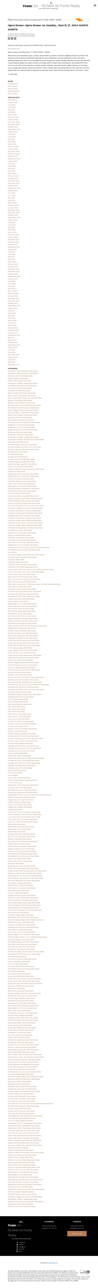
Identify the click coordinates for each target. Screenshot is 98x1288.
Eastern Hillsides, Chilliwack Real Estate (22, 618)
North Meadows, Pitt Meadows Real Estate (23, 908)
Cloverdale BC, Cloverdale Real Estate (22, 540)
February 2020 (13, 293)
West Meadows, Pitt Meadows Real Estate (23, 1172)
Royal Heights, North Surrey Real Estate (22, 1008)
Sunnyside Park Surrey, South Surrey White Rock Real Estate (30, 1103)
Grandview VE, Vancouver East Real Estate (23, 687)
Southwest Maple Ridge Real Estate (21, 1074)
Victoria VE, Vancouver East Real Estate (22, 1155)
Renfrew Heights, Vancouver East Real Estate (24, 993)
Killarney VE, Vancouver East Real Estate (22, 792)
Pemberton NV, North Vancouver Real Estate (24, 954)
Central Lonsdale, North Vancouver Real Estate (25, 498)
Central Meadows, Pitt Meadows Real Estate (24, 501)
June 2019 (11, 313)
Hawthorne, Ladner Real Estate (19, 756)
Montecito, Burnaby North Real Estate (22, 866)
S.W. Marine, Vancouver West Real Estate (23, 1013)
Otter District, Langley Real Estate (20, 930)
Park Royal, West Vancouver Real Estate (22, 944)
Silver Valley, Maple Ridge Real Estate (21, 1052)
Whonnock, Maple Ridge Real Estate (21, 1192)
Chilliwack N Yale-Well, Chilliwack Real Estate (24, 518)
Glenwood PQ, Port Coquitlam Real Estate (23, 680)
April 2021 (11, 259)
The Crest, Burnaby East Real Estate (21, 1113)
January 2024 (13, 178)
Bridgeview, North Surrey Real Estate (21, 427)
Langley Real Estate (15, 809)
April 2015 (11, 362)
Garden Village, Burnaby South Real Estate (23, 662)
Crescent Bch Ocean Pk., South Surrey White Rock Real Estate (30, 569)
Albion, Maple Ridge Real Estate (19, 381)
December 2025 (14, 122)
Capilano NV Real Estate (16, 471)
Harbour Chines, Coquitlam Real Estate (22, 729)
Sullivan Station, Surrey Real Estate (21, 1094)
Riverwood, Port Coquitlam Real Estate (22, 1003)
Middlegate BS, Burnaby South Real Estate (23, 856)
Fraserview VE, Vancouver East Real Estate (23, 658)
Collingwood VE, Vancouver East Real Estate (24, 550)
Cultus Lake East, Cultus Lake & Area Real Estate (26, 572)
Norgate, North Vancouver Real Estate (22, 895)
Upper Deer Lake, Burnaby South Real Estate (24, 1135)
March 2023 (12, 203)
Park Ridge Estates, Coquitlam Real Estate (23, 942)
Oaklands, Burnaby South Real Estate (21, 925)
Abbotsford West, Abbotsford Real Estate (23, 373)
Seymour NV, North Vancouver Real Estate (23, 1045)
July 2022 (11, 222)
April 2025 (11, 142)
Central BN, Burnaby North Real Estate (22, 491)
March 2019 (12, 320)
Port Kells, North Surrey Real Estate (21, 966)
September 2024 (14, 159)
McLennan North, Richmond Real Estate (22, 841)
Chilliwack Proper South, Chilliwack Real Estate (25, 523)
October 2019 (13, 303)
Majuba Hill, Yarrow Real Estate (19, 829)
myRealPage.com (53, 1263)
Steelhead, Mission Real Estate (19, 1084)
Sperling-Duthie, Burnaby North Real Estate (24, 1079)
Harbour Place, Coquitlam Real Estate (22, 734)
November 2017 (13, 330)
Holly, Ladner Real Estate (17, 770)
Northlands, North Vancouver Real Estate (23, 917)
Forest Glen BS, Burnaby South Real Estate (23, 640)
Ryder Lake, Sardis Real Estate (19, 1010)
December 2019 (13, 298)
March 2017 (12, 340)
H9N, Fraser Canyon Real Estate (19, 714)
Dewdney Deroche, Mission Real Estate (22, 589)
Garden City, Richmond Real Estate (20, 660)
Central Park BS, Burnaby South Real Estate (24, 503)
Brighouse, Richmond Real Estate (20, 432)
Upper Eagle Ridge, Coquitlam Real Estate (23, 1138)
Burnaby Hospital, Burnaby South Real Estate (24, 447)
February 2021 (13, 264)
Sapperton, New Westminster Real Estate (23, 1018)
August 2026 (12, 102)
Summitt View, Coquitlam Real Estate (21, 1099)
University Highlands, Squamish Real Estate (24, 1130)
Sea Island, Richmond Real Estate (20, 1035)
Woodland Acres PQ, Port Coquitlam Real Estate (25, 1202)
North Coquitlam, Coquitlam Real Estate (23, 900)
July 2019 (11, 311)
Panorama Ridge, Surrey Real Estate (21, 939)
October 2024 (13, 156)
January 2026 (13, 119)
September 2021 (14, 247)
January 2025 (13, 149)
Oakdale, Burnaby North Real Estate (21, 922)
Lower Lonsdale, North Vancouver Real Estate (24, 814)
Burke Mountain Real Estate (18, 442)
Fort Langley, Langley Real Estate (20, 648)
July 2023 (11, 193)
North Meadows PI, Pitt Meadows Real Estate (24, 905)
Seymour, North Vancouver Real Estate (22, 1047)
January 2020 (13, 296)
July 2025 (11, 134)
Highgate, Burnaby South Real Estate (21, 765)
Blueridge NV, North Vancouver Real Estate (23, 408)
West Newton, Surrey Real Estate (20, 1175)
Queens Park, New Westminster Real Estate (24, 981)
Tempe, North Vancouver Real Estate (21, 1111)
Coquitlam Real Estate (16, 560)
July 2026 (11, 105)
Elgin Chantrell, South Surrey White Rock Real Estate (27, 626)
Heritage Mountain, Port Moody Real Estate (23, 760)
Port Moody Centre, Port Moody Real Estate (23, 969)
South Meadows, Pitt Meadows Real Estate (23, 1064)
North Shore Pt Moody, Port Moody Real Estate (25, 910)
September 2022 (14, 217)
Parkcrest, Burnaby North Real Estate (21, 947)
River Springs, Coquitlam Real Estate (21, 998)
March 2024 (12, 173)
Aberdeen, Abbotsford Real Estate (20, 376)
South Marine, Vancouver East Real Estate (23, 1062)
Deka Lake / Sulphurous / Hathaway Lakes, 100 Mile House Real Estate (34, 584)
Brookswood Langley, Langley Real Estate (23, 437)
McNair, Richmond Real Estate (19, 844)
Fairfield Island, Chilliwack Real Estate (22, 631)
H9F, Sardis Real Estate (16, 711)
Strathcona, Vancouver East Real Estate (22, 1089)
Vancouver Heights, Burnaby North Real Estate (25, 1145)
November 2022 (14, 213)
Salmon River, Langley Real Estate (20, 1015)
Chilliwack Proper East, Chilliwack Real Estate (25, 520)
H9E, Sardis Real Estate (16, 709)
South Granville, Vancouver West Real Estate (24, 1059)
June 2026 (12, 107)
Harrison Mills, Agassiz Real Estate (20, 743)
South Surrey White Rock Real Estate (21, 1069)
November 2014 (13, 365)
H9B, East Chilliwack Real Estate (19, 704)
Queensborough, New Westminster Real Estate (25, 983)
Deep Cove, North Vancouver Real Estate (22, 577)
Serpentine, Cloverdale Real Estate (20, 1042)
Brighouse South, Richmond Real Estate (22, 430)
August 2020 (12, 279)
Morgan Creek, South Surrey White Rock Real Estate (27, 871)
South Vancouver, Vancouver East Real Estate (24, 1072)
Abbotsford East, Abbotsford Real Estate (22, 371)
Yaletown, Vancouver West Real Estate (22, 1206)
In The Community (15, 783)
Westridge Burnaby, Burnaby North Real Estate (25, 1179)
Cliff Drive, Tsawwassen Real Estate (21, 538)
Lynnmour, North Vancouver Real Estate (22, 822)
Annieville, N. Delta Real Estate (19, 391)
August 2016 (12, 347)
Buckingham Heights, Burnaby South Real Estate (26, 439)
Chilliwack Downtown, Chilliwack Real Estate (24, 511)
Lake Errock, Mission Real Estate (20, 805)
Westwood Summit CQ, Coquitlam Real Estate (25, 1184)
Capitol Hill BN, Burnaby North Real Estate (23, 476)
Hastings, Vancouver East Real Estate (21, 751)
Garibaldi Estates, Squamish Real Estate (22, 665)
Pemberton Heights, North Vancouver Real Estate (26, 952)
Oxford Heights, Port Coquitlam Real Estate (24, 934)
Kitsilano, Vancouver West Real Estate (21, 797)
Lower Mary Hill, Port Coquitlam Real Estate (24, 817)
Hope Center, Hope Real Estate (19, 778)
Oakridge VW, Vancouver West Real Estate (23, 927)
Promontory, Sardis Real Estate (19, 974)
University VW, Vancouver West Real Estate (23, 1133)
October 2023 (13, 186)
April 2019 (11, 318)
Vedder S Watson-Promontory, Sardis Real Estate (26, 1152)
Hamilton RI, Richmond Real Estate (20, 721)
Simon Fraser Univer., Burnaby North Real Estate (26, 1057)
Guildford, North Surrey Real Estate (21, 697)
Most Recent (12, 100)
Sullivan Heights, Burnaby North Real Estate (24, 1091)
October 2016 (13, 342)
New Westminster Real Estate (18, 890)
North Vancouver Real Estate (18, 912)
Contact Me (77, 1233)
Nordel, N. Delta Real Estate (18, 893)
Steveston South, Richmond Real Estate (22, 1086)
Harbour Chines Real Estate (18, 726)
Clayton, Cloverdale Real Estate (19, 535)
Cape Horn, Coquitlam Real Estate (20, 466)
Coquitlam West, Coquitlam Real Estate (22, 564)
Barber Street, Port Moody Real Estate (22, 393)
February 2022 (13, 235)
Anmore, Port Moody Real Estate (24, 36)
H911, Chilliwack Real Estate (18, 699)
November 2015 (13, 355)
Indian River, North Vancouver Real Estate (23, 785)
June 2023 (12, 195)
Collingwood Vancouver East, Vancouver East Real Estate (28, 547)
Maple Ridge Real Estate (16, 831)
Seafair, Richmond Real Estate (19, 1037)
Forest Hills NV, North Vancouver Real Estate (24, 645)
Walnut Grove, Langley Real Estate (20, 1157)
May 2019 (11, 315)
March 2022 (12, 232)
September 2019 (14, 306)
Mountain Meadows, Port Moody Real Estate (24, 881)
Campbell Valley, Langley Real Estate (21, 462)
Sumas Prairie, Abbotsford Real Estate (22, 1096)
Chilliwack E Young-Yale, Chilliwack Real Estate (25, 513)
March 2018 (12, 325)
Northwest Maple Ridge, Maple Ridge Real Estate (25, 920)
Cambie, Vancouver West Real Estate (21, 459)
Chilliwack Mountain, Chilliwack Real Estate (24, 515)
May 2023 (11, 198)
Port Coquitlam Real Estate (18, 964)
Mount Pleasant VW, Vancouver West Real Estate (25, 878)
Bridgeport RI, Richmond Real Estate (21, 425)
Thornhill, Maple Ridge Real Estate (20, 1121)
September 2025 (14, 129)
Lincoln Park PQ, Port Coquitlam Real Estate (24, 812)
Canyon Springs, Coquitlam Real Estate (22, 464)
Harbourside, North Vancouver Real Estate (23, 736)
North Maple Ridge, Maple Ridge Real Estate (24, 903)
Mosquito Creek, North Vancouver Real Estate (24, 873)
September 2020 (14, 276)
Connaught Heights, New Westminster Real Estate (26, 555)
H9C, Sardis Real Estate (16, 707)
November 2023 (14, 183)
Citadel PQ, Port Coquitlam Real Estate (22, 533)
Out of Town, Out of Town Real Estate (21, 932)
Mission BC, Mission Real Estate (19, 858)
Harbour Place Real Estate (17, 731)
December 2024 (14, 151)
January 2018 (13, 328)
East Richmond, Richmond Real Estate (22, 616)
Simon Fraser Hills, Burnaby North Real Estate (25, 1054)
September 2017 (14, 335)
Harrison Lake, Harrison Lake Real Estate (23, 741)
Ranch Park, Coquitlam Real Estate (20, 991)
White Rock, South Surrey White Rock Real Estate (26, 1189)
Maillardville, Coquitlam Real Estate (21, 827)
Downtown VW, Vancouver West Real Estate (23, 596)
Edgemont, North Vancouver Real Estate (22, 621)
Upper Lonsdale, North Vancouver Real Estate (24, 1140)
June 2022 (12, 225)
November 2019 (13, 301)
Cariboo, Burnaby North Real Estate (21, 479)
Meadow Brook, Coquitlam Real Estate (22, 846)
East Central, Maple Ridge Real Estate (21, 611)
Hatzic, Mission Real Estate (17, 753)
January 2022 (13, 237)
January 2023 (13, 208)
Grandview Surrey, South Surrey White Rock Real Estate (28, 685)
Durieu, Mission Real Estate (18, 601)
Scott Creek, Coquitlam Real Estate (21, 1030)
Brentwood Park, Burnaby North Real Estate (24, 422)
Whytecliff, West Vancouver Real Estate (22, 1194)
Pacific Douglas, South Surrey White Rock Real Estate (27, 937)
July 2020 (11, 281)
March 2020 (12, 291)
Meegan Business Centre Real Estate (21, 849)
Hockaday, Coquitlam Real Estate (20, 768)
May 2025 (11, 139)
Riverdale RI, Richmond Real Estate (20, 1001)
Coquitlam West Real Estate (18, 562)
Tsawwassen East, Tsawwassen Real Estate (23, 1126)
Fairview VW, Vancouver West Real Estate (23, 633)
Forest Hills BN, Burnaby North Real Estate (23, 643)
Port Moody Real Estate (16, 971)
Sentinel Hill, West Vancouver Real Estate (23, 1040)
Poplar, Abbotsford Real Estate (19, 961)
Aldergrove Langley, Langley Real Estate (22, 383)
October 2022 (13, 215)
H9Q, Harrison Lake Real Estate (19, 716)
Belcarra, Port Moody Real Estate (20, 400)
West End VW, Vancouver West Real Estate (23, 1170)
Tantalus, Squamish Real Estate (19, 1108)
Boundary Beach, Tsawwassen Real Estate (23, 413)
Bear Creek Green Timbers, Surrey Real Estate (25, 398)
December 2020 (14, 269)
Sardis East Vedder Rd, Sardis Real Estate (23, 1020)
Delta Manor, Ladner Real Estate (19, 587)
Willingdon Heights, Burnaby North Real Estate (25, 1197)
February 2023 (13, 205)
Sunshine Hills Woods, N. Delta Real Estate (23, 1106)
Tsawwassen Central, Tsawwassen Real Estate (25, 1123)
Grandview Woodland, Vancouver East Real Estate (26, 689)
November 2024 (14, 154)
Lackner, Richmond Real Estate (19, 802)
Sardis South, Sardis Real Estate (19, 1025)
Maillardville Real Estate (16, 824)
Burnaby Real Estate (15, 454)
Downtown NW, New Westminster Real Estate (24, 591)
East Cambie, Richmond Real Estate (21, 609)
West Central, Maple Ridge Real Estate (22, 1165)
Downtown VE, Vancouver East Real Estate (23, 594)
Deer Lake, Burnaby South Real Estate (22, 582)
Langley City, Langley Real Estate (20, 807)
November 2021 (13, 242)
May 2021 (11, 257)
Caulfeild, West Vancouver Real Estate (22, 481)
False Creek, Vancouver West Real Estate (23, 636)
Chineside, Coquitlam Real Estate (20, 530)
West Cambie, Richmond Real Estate (21, 1162)
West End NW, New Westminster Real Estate (24, 1167)
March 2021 (12, 262)
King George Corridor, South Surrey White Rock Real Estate (29, 795)
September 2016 (14, 345)
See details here (14, 49)
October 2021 (13, 244)
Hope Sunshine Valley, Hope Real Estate (22, 780)
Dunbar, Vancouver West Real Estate (21, 599)
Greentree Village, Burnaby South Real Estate (24, 694)
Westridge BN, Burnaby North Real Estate (23, 1177)
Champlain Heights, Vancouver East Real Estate (25, 508)
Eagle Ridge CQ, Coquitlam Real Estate (22, 604)
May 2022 (11, 227)
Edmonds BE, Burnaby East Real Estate (22, 623)
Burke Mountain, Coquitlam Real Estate (22, 444)
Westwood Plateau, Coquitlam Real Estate (23, 1182)
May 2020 (11, 286)
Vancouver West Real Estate (18, 1148)
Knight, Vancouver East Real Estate (20, 800)
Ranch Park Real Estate (16, 988)
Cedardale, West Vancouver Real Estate (22, 486)
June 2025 (12, 137)
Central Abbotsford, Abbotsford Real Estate (23, 488)
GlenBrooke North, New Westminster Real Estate (25, 677)
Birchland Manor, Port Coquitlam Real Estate (24, 405)
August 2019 (12, 308)
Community (12, 552)
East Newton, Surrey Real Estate (20, 614)
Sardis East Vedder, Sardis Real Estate (22, 1023)
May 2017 (11, 338)
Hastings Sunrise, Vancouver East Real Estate (24, 748)
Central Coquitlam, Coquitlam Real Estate (23, 496)
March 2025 (12, 144)
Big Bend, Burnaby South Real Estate (21, 403)
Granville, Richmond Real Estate (19, 692)
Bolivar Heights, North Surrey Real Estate (23, 410)
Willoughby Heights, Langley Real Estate (22, 1199)
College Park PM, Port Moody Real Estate (23, 545)
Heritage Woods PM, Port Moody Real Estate (24, 763)
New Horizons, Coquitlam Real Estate (21, 888)
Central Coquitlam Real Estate (19, 493)
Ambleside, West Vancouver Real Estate (22, 386)
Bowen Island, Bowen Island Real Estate (22, 415)
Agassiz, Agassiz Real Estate (18, 378)
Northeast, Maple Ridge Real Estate (21, 915)
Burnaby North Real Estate (17, 452)
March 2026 (12, 115)
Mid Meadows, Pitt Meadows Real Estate (22, 854)
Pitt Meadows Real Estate (17, 957)
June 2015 (11, 360)
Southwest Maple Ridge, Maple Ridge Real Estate (26, 1077)
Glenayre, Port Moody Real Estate (20, 675)
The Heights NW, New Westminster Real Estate (25, 1116)
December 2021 (13, 239)
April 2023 (11, 200)
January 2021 (13, 266)
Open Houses (13, 89)
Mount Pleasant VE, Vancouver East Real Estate (25, 876)
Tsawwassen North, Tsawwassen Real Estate (24, 1128)
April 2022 (11, 230)
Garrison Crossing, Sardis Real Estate (21, 667)
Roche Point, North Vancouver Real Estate (23, 1006)
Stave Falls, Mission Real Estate (19, 1081)
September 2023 (14, 188)
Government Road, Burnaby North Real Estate (24, 682)
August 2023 (12, 190)
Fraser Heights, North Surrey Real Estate (23, 650)
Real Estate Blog (14, 91)
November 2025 (14, 124)
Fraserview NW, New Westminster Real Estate (24, 655)
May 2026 (11, 110)
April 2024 (11, 171)
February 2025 (13, 146)
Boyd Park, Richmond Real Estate (20, 417)
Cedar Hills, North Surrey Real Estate (21, 484)
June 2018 (11, 323)
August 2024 (12, 161)
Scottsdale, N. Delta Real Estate (19, 1032)
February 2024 (13, 176)
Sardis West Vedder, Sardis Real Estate (22, 1028)
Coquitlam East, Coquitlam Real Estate (22, 557)
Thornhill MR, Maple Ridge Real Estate (22, 1118)
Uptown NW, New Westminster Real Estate (23, 1143)
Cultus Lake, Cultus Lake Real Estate (21, 574)
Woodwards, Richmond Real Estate (20, 1204)
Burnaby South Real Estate (18, 457)
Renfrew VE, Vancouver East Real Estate (22, 996)
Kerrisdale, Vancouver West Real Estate (22, 790)
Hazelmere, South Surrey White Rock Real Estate (26, 758)
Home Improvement (15, 773)
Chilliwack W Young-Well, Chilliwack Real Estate (25, 528)
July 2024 (11, 164)
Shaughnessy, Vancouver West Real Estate (23, 1050)
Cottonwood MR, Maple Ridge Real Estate (23, 567)
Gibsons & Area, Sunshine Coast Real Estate (24, 670)
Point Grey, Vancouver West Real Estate (22, 959)
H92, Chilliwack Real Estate (18, 702)
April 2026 (11, 112)
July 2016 (11, 350)
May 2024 (11, 168)
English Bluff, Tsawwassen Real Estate (22, 628)
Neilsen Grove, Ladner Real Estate (20, 885)
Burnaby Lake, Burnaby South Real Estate (23, 449)
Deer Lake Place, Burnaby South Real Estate (24, 579)
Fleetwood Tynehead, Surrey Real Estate (23, 638)
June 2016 (11, 352)
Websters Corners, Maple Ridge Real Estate (23, 1160)
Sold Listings (12, 93)
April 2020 (11, 288)
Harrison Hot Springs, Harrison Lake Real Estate (25, 738)
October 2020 (13, 274)
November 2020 (14, 271)
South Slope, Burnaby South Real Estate (22, 1067)
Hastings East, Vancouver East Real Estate (23, 746)
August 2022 (12, 220)
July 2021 (11, 252)
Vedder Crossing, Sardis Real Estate (21, 1150)
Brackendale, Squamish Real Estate (21, 420)
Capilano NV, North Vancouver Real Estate (23, 474)
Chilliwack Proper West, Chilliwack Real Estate (25, 525)
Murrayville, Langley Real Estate (19, 883)
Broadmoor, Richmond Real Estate (20, 435)
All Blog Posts (13, 84)
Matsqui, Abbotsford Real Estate (19, 839)
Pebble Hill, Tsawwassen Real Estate (21, 949)
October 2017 (13, 333)
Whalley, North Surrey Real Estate (20, 1187)
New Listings (12, 86)
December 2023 (14, 181)
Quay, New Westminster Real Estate (21, 976)
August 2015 (12, 357)
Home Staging (13, 775)
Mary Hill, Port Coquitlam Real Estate (21, 836)
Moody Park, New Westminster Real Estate (23, 868)
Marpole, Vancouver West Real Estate (21, 834)
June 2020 (12, 284)
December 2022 (14, 210)
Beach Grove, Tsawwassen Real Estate (22, 395)
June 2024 (12, 166)
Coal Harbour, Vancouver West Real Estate (23, 542)
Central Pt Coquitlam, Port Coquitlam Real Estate (26, 506)
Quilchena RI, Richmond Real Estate (21, 986)
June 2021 (11, 254)
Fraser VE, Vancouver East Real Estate (22, 653)
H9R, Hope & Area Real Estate (18, 719)
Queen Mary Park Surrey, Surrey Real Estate (24, 979)
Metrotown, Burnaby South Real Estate (22, 851)
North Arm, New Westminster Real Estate (23, 898)
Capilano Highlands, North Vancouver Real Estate (26, 469)
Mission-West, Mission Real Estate (20, 861)
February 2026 (13, 117)
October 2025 (13, 127)
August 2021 (12, 249)
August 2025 (12, 132)
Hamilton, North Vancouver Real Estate (22, 724)
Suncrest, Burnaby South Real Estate (21, 1101)
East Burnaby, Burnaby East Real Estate (22, 606)
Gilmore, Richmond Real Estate (19, 672)
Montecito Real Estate (16, 863)
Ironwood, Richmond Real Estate (20, 787)
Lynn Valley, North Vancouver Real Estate (23, 819)
